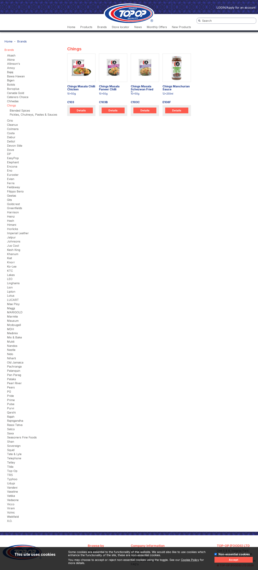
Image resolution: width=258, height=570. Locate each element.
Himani (11, 224)
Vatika (11, 496)
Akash (11, 55)
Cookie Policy (190, 560)
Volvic (11, 512)
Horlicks (12, 229)
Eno (9, 170)
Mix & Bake (14, 337)
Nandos (12, 346)
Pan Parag (14, 375)
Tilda (10, 466)
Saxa (10, 433)
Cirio (10, 120)
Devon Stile (14, 145)
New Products (181, 27)
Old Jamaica (15, 362)
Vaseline (12, 491)
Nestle (11, 350)
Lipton (11, 291)
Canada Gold (15, 93)
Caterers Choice (17, 97)
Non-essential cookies (234, 554)
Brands (102, 27)
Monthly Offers (157, 27)
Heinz (11, 216)
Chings (11, 105)
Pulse (10, 404)
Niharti (11, 358)
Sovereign (14, 446)
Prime (11, 400)
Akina (11, 59)
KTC (10, 270)
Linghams (13, 283)
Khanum (12, 254)
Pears (11, 387)
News (138, 27)
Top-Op (12, 471)
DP (9, 154)
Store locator (120, 27)
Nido (10, 354)
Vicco (10, 504)
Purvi (10, 408)
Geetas (11, 195)
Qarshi (11, 412)
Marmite (12, 316)
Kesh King (13, 250)
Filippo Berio (15, 191)
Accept (233, 559)
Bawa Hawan (16, 76)
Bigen (10, 80)
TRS (10, 475)
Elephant (13, 162)
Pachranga (14, 366)
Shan (10, 441)
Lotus (10, 295)
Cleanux (12, 124)
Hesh (10, 220)
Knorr (11, 262)
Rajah (10, 416)
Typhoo (12, 479)
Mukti (10, 341)
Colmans (13, 129)
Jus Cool (13, 245)
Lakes (11, 275)
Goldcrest (13, 204)
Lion (10, 287)
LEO (9, 279)
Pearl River (14, 383)
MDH (10, 329)
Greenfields (14, 208)
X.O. (9, 521)
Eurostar (13, 174)
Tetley (11, 462)
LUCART (13, 300)
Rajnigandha (15, 420)
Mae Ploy (13, 304)
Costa (11, 133)
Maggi (11, 308)
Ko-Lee (11, 266)
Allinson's (13, 63)
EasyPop (13, 158)
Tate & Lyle (14, 454)
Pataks (11, 379)
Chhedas (13, 101)
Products (86, 27)
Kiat (9, 258)
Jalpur (11, 237)
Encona (12, 166)
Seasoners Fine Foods (22, 437)
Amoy (11, 68)
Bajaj (10, 72)
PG (9, 391)
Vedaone (13, 500)
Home (71, 27)
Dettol (11, 141)
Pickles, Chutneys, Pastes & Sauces (33, 114)
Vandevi (12, 487)
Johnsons (13, 241)
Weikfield (13, 516)
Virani (11, 508)
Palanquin (13, 370)
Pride (10, 396)
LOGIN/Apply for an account (236, 7)
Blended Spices (20, 110)
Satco (11, 429)
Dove (10, 150)
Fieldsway (13, 187)
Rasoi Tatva (14, 425)
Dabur (11, 137)
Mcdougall (14, 325)
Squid (10, 450)
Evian (10, 179)
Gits (9, 200)
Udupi (11, 483)
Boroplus (13, 89)
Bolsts (11, 84)
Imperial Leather (18, 233)
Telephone (14, 458)
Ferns (11, 183)
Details (81, 110)
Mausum (13, 320)
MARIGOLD (14, 312)
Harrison (13, 212)
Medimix (12, 333)
